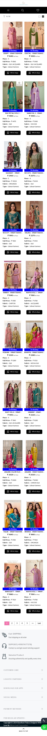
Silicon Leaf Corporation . (19, 725)
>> (33, 623)
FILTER (8, 16)
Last (39, 623)
